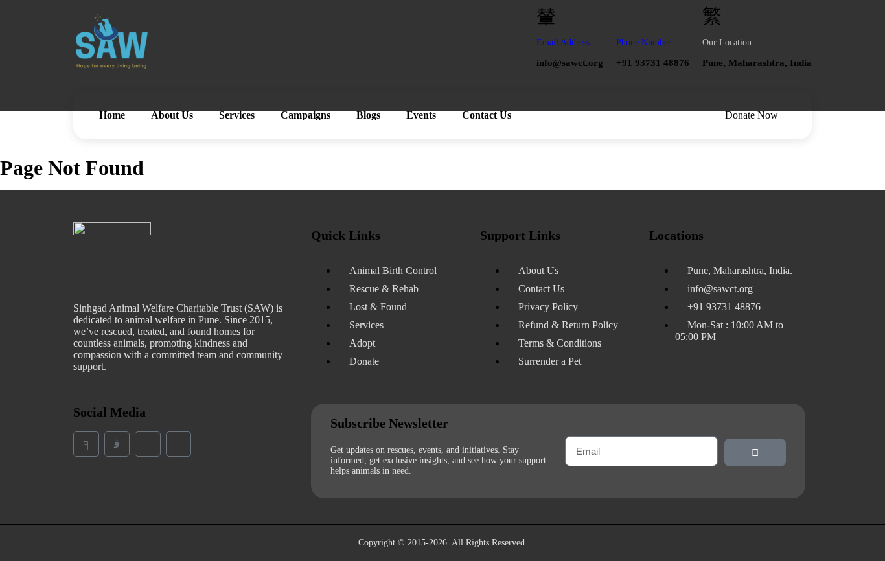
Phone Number (643, 42)
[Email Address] (546, 16)
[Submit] (755, 452)
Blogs (368, 114)
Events (421, 114)
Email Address (563, 42)
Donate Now (751, 114)
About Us (172, 114)
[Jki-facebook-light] (86, 444)
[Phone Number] (626, 16)
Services (237, 114)
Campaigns (305, 114)
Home (112, 114)
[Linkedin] (148, 444)
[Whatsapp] (179, 444)
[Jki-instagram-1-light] (117, 444)
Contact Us (486, 114)
